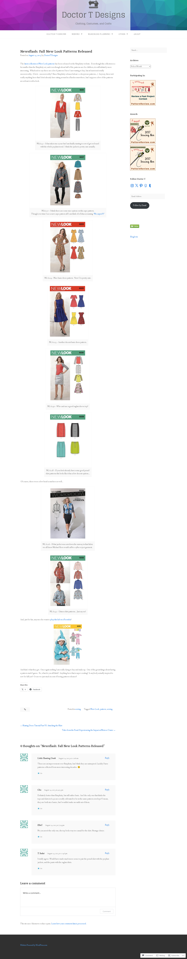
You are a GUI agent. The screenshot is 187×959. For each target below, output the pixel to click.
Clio (39, 789)
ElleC (40, 825)
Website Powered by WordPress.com (33, 945)
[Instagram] (132, 186)
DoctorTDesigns (51, 55)
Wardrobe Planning (99, 34)
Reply (107, 758)
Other (122, 34)
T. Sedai (41, 853)
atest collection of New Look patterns (40, 63)
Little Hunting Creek (47, 758)
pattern (103, 709)
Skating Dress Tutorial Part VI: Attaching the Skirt (42, 725)
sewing (78, 709)
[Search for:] (148, 50)
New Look (95, 709)
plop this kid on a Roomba (60, 619)
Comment (107, 911)
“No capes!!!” (99, 214)
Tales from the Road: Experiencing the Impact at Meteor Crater (87, 730)
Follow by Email (139, 205)
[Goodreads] (145, 186)
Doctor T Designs (56, 34)
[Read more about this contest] (143, 105)
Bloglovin (134, 236)
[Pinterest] (141, 186)
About (137, 34)
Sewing (76, 34)
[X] (137, 186)
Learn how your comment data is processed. (68, 923)
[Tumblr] (150, 186)
